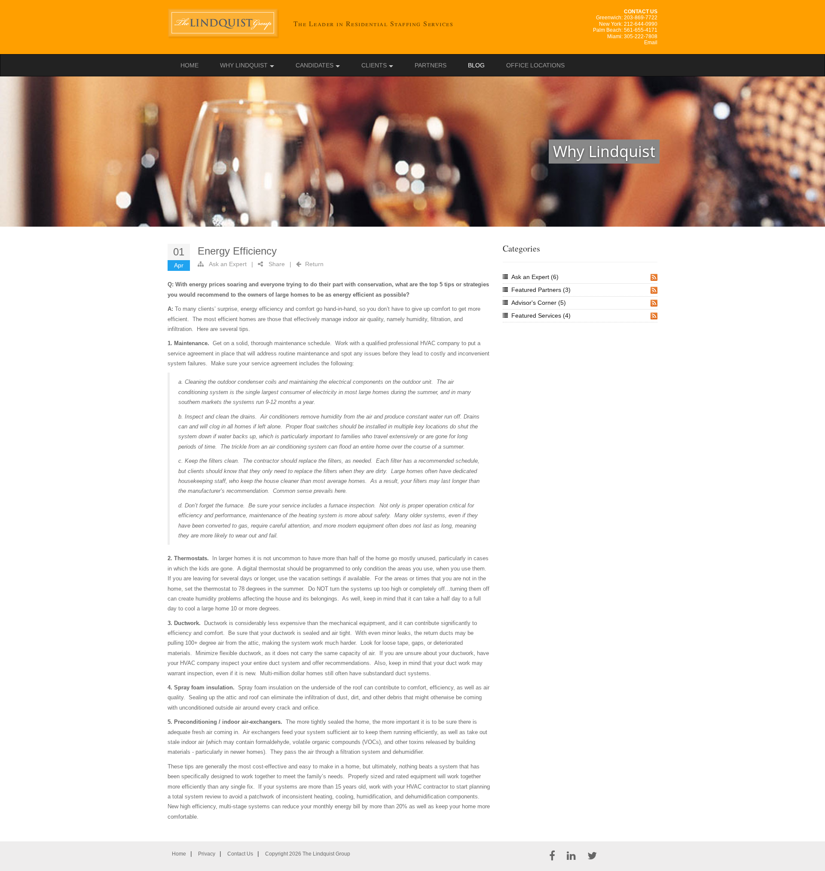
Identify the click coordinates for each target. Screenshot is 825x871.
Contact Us (240, 854)
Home (189, 65)
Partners (430, 65)
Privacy (206, 854)
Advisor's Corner (538, 302)
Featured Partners (541, 289)
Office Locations (535, 65)
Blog (476, 65)
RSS (654, 277)
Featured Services (541, 315)
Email (650, 42)
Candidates (314, 65)
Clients (374, 65)
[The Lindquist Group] (224, 24)
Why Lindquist (244, 65)
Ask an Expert (228, 264)
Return (314, 264)
